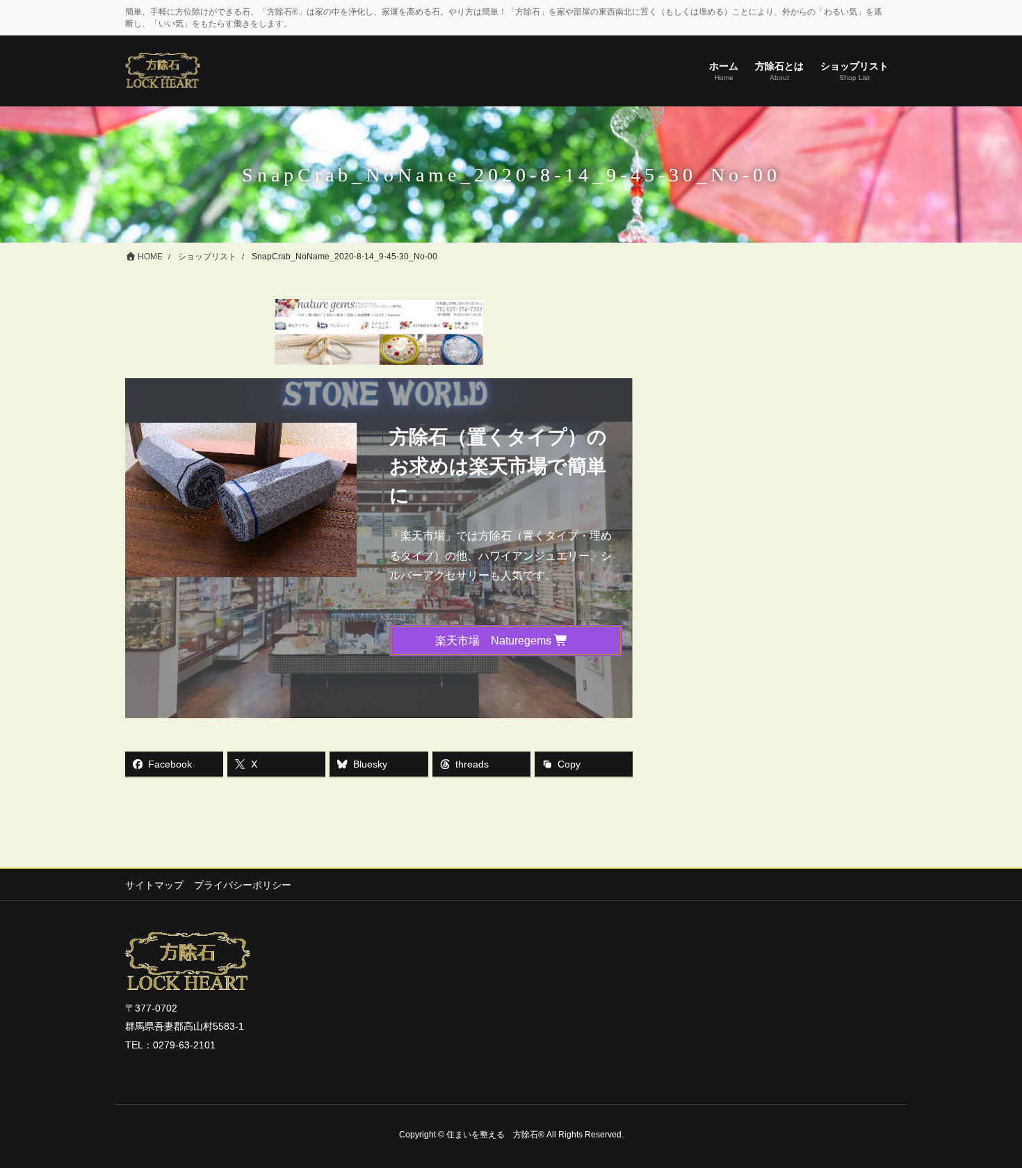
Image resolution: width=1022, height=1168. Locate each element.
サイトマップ (154, 885)
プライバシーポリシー (242, 885)
